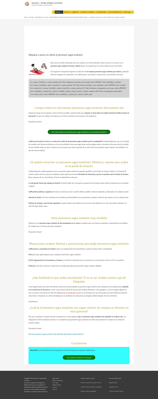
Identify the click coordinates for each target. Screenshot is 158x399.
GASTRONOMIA (101, 12)
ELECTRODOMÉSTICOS (115, 12)
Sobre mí (54, 389)
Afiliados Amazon (56, 385)
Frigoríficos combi (113, 387)
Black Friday (127, 12)
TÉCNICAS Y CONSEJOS (88, 12)
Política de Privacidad (57, 380)
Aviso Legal (55, 382)
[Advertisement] (79, 39)
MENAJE (58, 12)
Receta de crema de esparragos (88, 391)
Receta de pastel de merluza (88, 378)
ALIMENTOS (75, 12)
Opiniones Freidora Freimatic (116, 391)
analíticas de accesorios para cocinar (69, 293)
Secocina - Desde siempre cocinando (47, 2)
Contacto (54, 387)
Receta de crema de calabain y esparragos (91, 387)
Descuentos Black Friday (115, 378)
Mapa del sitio (55, 378)
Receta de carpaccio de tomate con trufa (91, 382)
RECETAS (66, 12)
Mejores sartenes (113, 382)
